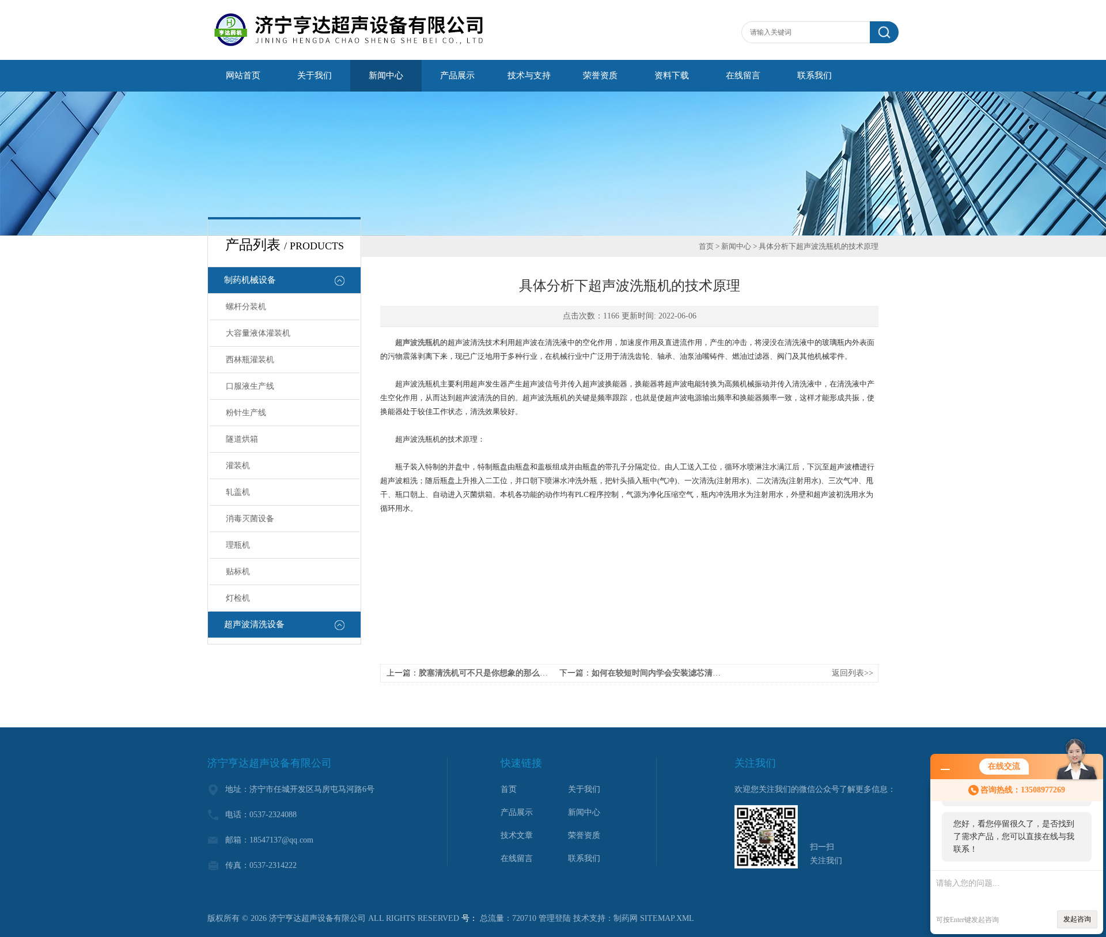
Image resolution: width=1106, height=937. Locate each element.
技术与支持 (529, 75)
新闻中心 (386, 75)
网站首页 (243, 75)
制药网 (625, 918)
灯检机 (238, 598)
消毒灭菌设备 (250, 518)
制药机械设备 (250, 279)
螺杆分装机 (246, 306)
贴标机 (238, 571)
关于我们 (314, 75)
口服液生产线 (250, 386)
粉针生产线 (246, 412)
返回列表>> (852, 673)
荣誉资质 (600, 75)
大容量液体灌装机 (258, 333)
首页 (706, 246)
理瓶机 (238, 545)
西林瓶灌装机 (250, 359)
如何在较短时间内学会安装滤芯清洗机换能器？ (676, 673)
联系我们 (814, 75)
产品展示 (457, 75)
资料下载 (671, 75)
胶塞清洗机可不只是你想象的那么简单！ (491, 673)
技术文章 (517, 835)
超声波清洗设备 (254, 624)
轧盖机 (238, 492)
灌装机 (238, 465)
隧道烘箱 (242, 439)
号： (469, 918)
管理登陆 (555, 918)
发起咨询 (1077, 919)
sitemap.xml (667, 918)
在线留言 (743, 75)
